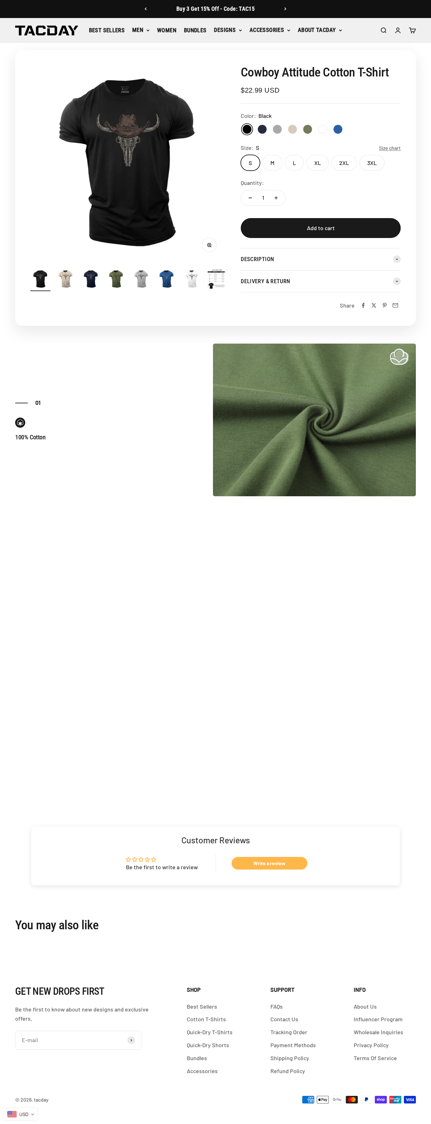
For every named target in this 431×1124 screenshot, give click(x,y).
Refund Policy (287, 1070)
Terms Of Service (375, 1057)
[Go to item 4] (116, 280)
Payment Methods (293, 1045)
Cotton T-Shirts (206, 1019)
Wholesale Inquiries (378, 1032)
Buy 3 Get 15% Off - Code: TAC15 (215, 8)
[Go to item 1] (40, 280)
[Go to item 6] (166, 280)
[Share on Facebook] (363, 305)
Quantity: (252, 182)
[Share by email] (395, 305)
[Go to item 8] (217, 280)
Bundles (195, 30)
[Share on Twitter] (374, 305)
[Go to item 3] (91, 280)
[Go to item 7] (192, 280)
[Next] (285, 9)
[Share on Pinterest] (384, 305)
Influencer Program (378, 1019)
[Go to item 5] (141, 280)
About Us (365, 1006)
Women (166, 30)
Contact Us (284, 1019)
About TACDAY (317, 30)
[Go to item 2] (66, 280)
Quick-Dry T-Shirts (210, 1032)
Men (137, 30)
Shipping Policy (289, 1057)
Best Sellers (107, 30)
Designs (225, 30)
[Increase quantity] (276, 197)
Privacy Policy (371, 1045)
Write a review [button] (269, 863)
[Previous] (146, 9)
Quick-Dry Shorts (208, 1045)
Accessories (267, 30)
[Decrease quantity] (250, 197)
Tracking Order (288, 1032)
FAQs (276, 1006)
